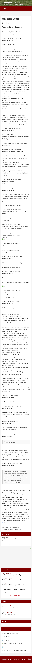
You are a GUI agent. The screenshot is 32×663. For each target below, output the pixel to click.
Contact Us (7, 637)
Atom (12, 647)
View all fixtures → (16, 596)
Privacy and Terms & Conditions (13, 644)
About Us (6, 640)
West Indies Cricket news (11, 633)
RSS (9, 647)
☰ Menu (4, 8)
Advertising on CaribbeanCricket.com (15, 650)
